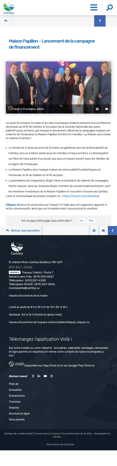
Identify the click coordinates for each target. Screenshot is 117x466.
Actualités (15, 390)
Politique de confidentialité (18, 433)
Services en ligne (19, 413)
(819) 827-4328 (35, 280)
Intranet (55, 433)
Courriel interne (42, 433)
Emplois (14, 407)
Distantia (69, 444)
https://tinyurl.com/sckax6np (80, 196)
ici (88, 322)
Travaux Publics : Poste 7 (37, 272)
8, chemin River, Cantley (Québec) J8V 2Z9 (35, 262)
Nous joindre (17, 419)
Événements (17, 395)
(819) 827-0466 (45, 284)
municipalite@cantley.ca (24, 288)
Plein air (14, 384)
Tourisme (14, 401)
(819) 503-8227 (44, 276)
